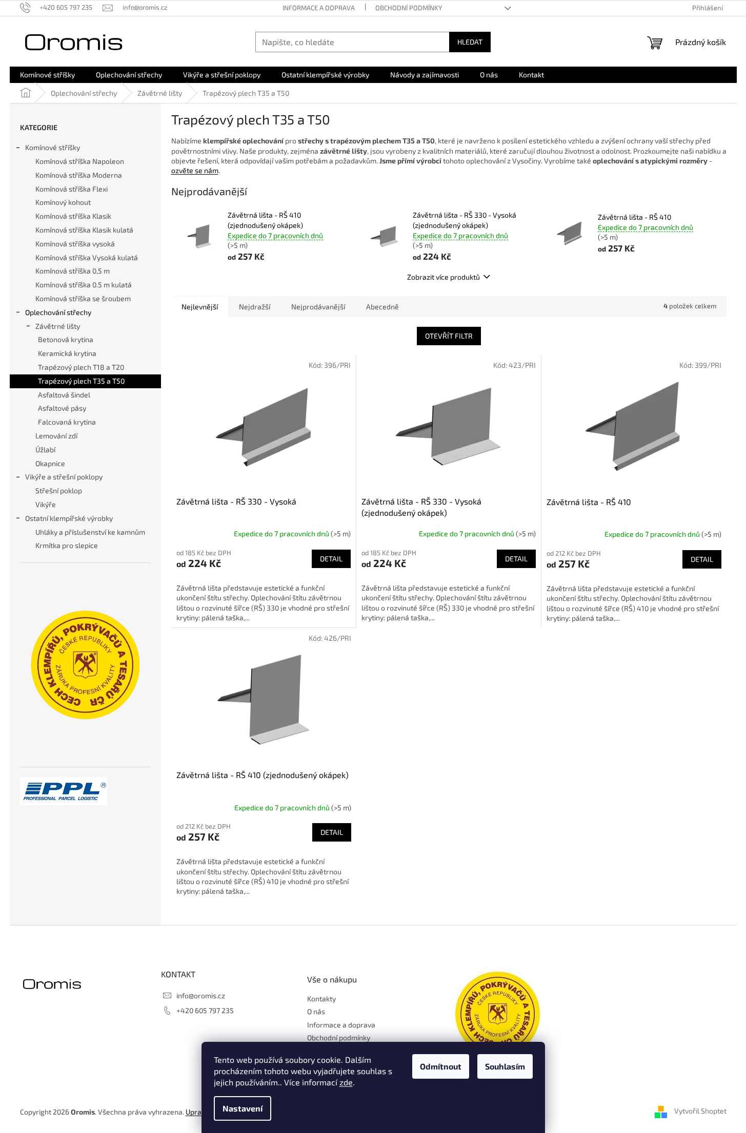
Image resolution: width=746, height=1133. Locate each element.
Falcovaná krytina (67, 421)
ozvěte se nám (194, 170)
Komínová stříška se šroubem (83, 298)
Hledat (469, 41)
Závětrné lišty (57, 326)
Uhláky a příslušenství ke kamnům (90, 532)
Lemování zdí (56, 435)
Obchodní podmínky (408, 8)
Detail (331, 558)
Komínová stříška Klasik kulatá (84, 229)
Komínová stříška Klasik (73, 216)
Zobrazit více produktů (443, 276)
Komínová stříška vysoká (75, 243)
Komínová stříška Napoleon (79, 161)
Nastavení (243, 1108)
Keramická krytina (67, 353)
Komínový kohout (63, 202)
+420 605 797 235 (205, 1010)
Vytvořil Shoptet (700, 1111)
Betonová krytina (65, 339)
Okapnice (50, 463)
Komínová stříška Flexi (71, 188)
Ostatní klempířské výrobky (69, 518)
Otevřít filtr (449, 335)
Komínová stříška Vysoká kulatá (86, 257)
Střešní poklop (58, 490)
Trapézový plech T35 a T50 (81, 380)
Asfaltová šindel (64, 394)
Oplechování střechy (58, 312)
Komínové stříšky (52, 147)
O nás (316, 1011)
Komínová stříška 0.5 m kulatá (83, 284)
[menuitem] (47, 75)
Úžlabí (45, 449)
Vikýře (45, 504)
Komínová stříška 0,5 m (72, 270)
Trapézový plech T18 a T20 (81, 367)
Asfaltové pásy (62, 408)
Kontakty (321, 998)
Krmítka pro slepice (66, 545)
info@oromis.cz (200, 995)
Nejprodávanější (318, 306)
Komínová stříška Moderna (78, 175)
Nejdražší (254, 306)
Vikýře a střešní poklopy (64, 476)
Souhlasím (505, 1066)
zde (346, 1082)
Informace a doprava (319, 8)
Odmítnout (440, 1066)
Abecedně (382, 306)
